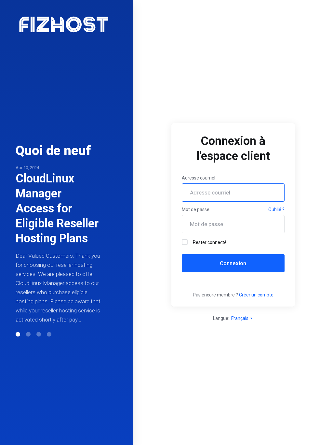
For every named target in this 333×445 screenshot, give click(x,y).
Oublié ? (276, 209)
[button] (18, 334)
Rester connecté (210, 242)
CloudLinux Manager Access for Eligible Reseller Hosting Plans (57, 208)
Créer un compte (256, 294)
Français (240, 318)
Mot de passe (195, 209)
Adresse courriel (198, 177)
